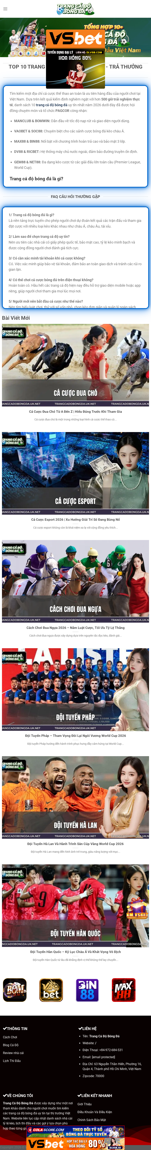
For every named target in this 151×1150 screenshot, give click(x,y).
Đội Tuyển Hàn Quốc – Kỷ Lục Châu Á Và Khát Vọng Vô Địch (75, 952)
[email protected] (103, 1057)
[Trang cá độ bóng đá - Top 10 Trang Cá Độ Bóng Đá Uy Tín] (75, 9)
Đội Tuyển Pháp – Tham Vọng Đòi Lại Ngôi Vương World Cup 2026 (75, 736)
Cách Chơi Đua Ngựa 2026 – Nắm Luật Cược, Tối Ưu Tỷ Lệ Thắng (76, 628)
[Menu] (5, 9)
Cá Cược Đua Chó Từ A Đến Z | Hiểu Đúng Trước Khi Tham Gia (75, 412)
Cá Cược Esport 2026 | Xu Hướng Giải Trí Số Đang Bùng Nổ (75, 520)
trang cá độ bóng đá (51, 105)
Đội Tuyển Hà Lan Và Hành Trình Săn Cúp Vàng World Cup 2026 (75, 844)
